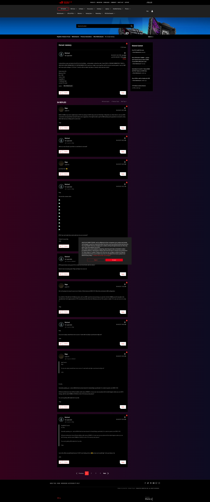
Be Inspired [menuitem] (63, 8)
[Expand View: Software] (84, 9)
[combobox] (105, 26)
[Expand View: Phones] (130, 9)
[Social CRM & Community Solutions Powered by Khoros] (149, 498)
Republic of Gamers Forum (63, 36)
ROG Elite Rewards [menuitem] (109, 13)
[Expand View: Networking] (102, 13)
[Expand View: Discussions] (94, 9)
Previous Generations (86, 36)
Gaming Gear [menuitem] (89, 13)
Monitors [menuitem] (80, 13)
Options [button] (150, 36)
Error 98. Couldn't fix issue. (138, 50)
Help (147, 11)
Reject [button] (96, 260)
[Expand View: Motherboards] (65, 13)
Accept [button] (114, 260)
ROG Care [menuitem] (73, 9)
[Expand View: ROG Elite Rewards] (114, 13)
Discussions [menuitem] (90, 9)
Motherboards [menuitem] (60, 13)
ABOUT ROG (53, 483)
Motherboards (75, 36)
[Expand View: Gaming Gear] (93, 13)
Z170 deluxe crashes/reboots (139, 85)
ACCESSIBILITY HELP (74, 483)
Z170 (134, 88)
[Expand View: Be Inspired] (68, 9)
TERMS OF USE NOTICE (122, 488)
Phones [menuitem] (127, 9)
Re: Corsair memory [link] (109, 36)
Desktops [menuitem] (99, 9)
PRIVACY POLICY (131, 488)
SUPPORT (127, 2)
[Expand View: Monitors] (83, 13)
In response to (70, 143)
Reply (122, 93)
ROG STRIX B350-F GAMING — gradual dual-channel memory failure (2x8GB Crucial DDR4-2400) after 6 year (140, 59)
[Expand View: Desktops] (102, 9)
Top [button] (60, 498)
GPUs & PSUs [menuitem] (71, 13)
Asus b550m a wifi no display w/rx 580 (141, 78)
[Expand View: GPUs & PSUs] (75, 13)
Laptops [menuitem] (107, 9)
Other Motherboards (98, 36)
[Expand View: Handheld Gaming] (122, 9)
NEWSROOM (64, 483)
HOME (58, 483)
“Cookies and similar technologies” (102, 255)
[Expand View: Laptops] (110, 9)
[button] (61, 92)
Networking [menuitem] (98, 13)
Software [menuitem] (81, 9)
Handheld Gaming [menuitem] (117, 9)
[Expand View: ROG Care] (76, 9)
